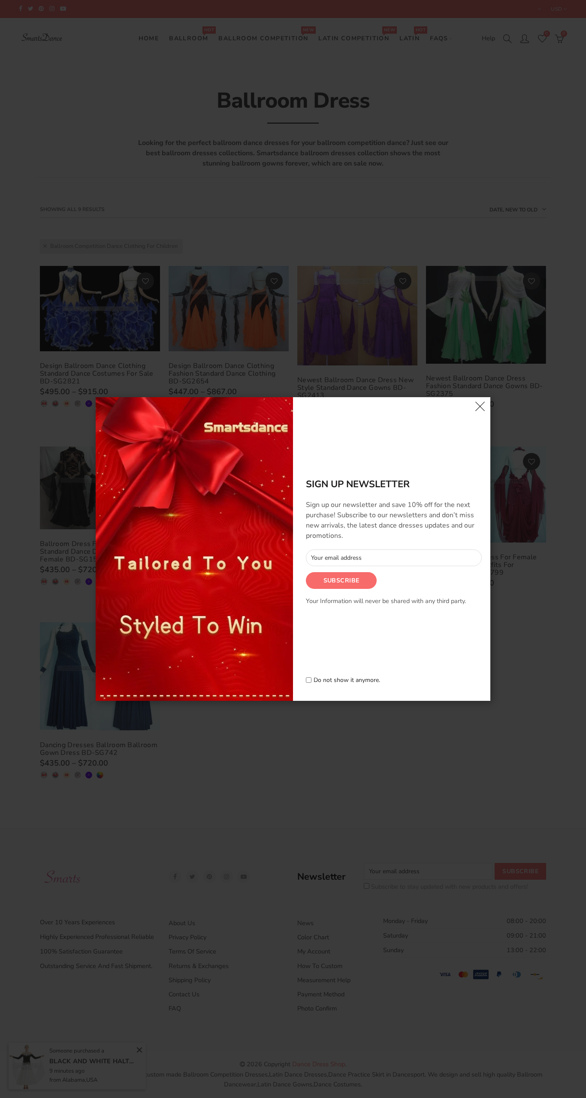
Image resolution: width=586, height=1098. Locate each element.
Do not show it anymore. (347, 680)
